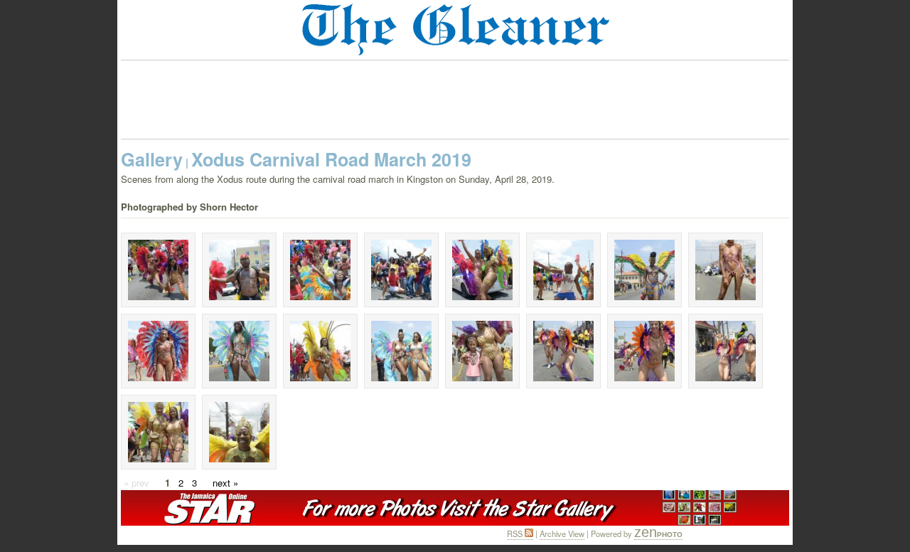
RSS (516, 533)
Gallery (152, 159)
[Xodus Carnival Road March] (158, 270)
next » (225, 482)
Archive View (562, 533)
